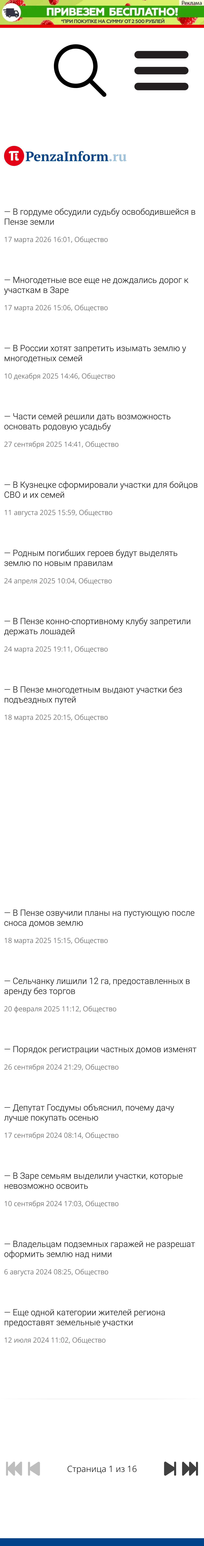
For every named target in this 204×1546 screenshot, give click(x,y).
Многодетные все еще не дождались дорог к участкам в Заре (96, 285)
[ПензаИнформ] (65, 156)
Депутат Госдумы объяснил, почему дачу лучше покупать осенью (89, 1113)
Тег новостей (32, 211)
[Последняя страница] (190, 1468)
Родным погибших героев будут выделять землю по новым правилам (91, 558)
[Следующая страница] (170, 1468)
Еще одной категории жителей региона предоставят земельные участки (84, 1317)
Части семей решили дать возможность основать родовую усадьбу (87, 421)
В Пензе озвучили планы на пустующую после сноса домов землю (99, 918)
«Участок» (91, 211)
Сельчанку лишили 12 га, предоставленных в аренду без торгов (97, 986)
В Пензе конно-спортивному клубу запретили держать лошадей (97, 626)
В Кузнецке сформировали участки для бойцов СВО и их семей (101, 490)
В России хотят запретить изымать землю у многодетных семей (95, 353)
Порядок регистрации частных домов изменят (105, 1049)
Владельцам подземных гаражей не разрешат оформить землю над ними (99, 1249)
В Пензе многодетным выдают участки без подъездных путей (93, 695)
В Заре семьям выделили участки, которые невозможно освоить (93, 1181)
